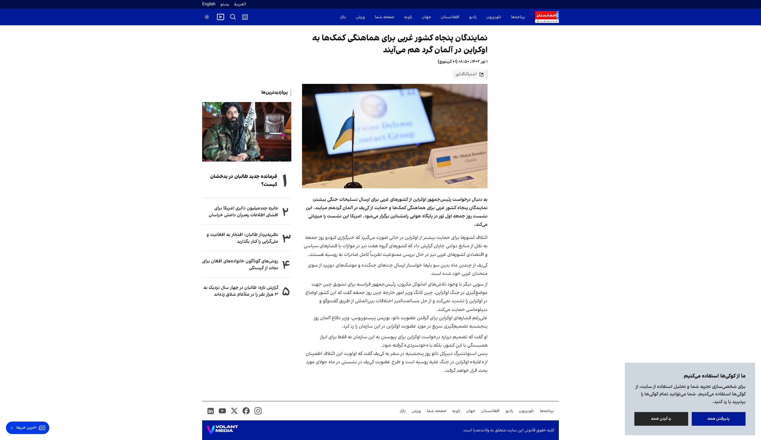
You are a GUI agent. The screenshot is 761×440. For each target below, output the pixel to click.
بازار (343, 17)
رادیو (473, 17)
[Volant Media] (222, 430)
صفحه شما (384, 17)
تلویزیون (493, 17)
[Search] (233, 17)
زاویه (408, 17)
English (209, 4)
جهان (426, 17)
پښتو (224, 4)
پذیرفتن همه (718, 419)
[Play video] (220, 17)
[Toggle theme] (207, 17)
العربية (240, 4)
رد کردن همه (661, 419)
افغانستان (450, 17)
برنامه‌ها (518, 17)
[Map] (245, 17)
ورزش (360, 17)
